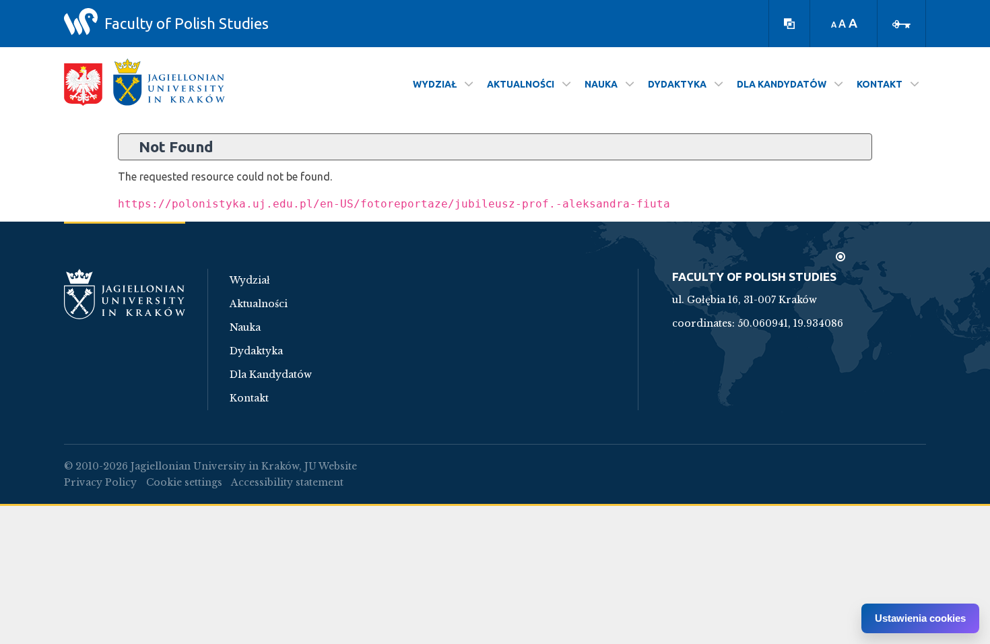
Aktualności (259, 304)
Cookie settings (184, 482)
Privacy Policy (100, 482)
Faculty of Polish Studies (186, 23)
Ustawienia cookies (920, 618)
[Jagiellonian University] (169, 82)
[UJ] (124, 302)
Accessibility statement (287, 482)
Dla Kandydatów (271, 374)
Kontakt (249, 398)
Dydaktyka (256, 351)
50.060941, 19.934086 (790, 323)
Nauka (245, 327)
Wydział (250, 280)
